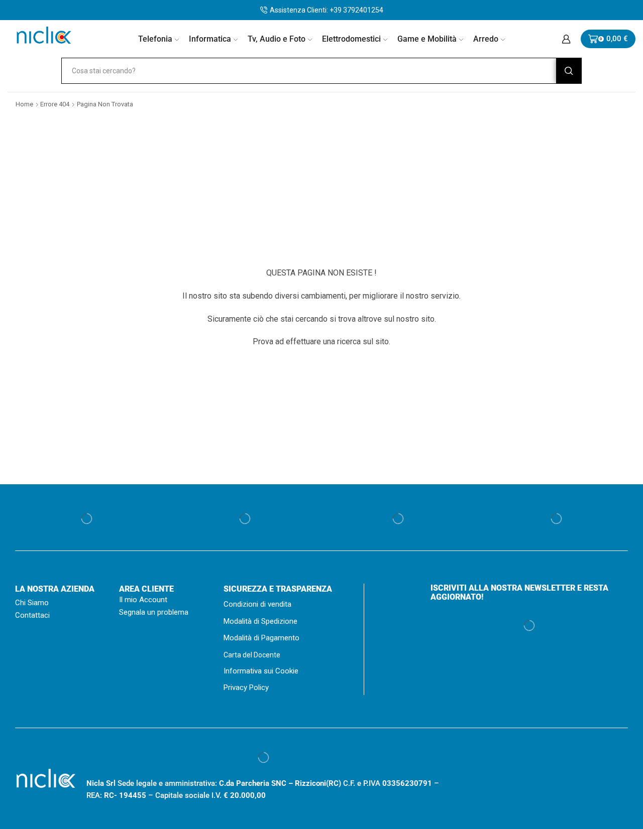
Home (24, 104)
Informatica (210, 39)
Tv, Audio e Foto (276, 39)
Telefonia (155, 39)
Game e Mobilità (427, 39)
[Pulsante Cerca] (568, 70)
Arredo (485, 39)
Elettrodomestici (351, 39)
